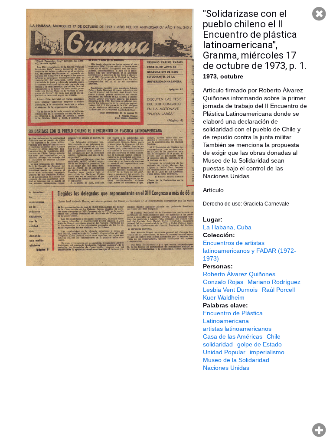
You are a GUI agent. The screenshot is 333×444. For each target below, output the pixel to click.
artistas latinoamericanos (237, 328)
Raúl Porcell (278, 289)
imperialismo (267, 352)
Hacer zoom (319, 430)
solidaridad (218, 344)
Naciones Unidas (226, 367)
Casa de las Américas (232, 336)
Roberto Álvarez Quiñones (239, 274)
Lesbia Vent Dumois (230, 289)
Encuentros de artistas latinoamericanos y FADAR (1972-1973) (249, 250)
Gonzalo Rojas (223, 281)
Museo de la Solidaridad (236, 359)
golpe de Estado (259, 344)
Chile (274, 336)
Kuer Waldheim (224, 297)
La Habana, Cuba (227, 227)
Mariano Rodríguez (274, 281)
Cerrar (319, 13)
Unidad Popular (224, 352)
